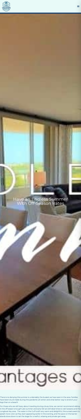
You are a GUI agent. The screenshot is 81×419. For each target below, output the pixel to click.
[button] (78, 6)
